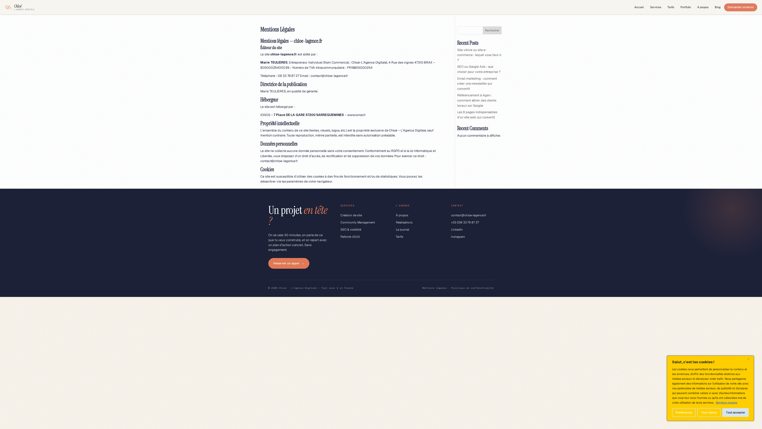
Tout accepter (735, 412)
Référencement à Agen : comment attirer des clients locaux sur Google (476, 100)
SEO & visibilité (351, 229)
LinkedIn (457, 229)
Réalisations (404, 222)
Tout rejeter (709, 412)
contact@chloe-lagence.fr (329, 76)
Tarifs (670, 7)
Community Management (358, 222)
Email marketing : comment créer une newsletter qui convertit (477, 83)
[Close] (750, 359)
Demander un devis (741, 7)
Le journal (402, 229)
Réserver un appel (288, 263)
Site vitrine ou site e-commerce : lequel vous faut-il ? (479, 55)
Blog (718, 7)
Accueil (639, 7)
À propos (702, 7)
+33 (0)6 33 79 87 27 (465, 222)
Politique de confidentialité (472, 288)
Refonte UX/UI (350, 237)
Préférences (684, 412)
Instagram (458, 237)
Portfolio (685, 7)
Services (655, 7)
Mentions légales (726, 402)
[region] (710, 388)
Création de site (351, 215)
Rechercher (492, 30)
